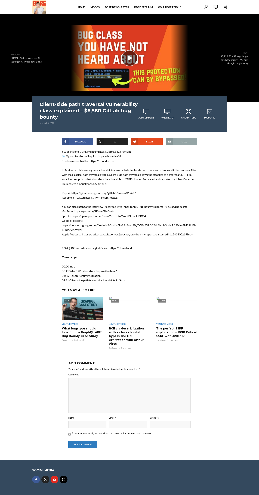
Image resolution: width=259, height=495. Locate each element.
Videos (95, 7)
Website (154, 417)
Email (112, 417)
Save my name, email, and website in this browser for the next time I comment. (112, 433)
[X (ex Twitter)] (45, 479)
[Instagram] (63, 479)
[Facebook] (36, 479)
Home (81, 7)
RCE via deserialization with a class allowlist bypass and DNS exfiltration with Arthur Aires (126, 336)
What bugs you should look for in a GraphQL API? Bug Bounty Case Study (81, 332)
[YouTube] (54, 479)
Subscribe (209, 117)
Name (72, 417)
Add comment (146, 117)
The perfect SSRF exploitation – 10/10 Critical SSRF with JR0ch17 (176, 332)
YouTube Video (70, 324)
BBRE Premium (143, 7)
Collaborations (169, 7)
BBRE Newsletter (117, 7)
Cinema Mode (188, 117)
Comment (74, 374)
